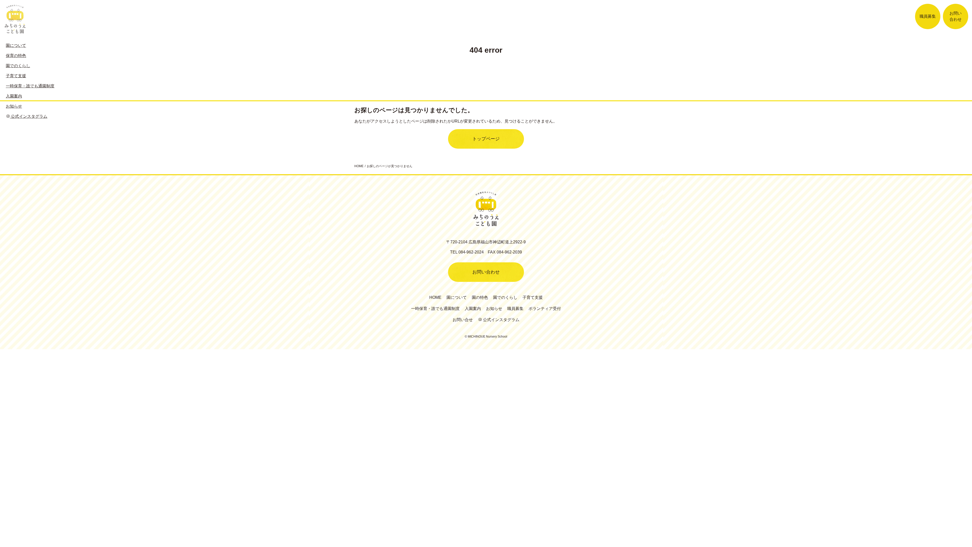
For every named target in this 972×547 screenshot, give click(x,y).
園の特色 (480, 297)
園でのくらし (505, 297)
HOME (435, 297)
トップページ (486, 138)
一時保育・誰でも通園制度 (435, 308)
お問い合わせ (955, 16)
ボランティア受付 (545, 308)
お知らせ (494, 308)
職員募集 (928, 16)
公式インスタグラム (500, 320)
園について (457, 297)
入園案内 (473, 308)
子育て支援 (532, 297)
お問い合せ (463, 320)
